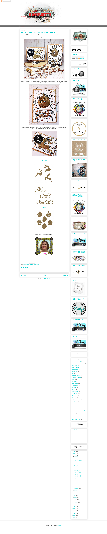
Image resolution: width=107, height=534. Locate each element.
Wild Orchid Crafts (76, 377)
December (76, 456)
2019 (74, 451)
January (76, 502)
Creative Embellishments (34, 264)
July (75, 492)
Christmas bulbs (44, 207)
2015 (74, 506)
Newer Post (23, 275)
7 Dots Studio (75, 385)
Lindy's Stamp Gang (76, 361)
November (76, 485)
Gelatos (73, 417)
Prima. (73, 379)
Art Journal (74, 381)
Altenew (73, 397)
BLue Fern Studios (76, 375)
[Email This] (29, 263)
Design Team (74, 371)
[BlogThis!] (31, 263)
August (76, 490)
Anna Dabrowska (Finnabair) (78, 410)
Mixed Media (74, 365)
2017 (74, 455)
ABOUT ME (56, 26)
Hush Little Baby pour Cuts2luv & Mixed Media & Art (78, 463)
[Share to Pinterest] (34, 263)
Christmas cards (26, 264)
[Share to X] (32, 263)
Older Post (65, 275)
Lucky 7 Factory (75, 367)
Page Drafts (74, 393)
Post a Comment (25, 269)
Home (22, 26)
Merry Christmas (44, 183)
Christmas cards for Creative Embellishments (78, 471)
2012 (74, 511)
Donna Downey (75, 383)
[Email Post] (27, 262)
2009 (74, 517)
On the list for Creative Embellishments (78, 459)
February (76, 500)
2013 (74, 510)
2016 (74, 504)
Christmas (74, 403)
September (76, 488)
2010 (74, 515)
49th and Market (75, 399)
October (76, 486)
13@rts (73, 389)
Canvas (73, 413)
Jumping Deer (44, 160)
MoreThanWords (75, 369)
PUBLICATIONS (32, 26)
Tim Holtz (74, 387)
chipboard (74, 395)
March (75, 499)
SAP (72, 373)
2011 (74, 513)
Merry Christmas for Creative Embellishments (78, 482)
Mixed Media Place (76, 419)
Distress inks (75, 391)
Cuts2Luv (74, 359)
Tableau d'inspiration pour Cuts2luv (77, 475)
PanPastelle (74, 415)
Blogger (59, 525)
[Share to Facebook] (33, 263)
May (75, 495)
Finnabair (74, 401)
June (75, 493)
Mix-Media (74, 405)
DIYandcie (74, 408)
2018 (74, 453)
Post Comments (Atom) (46, 278)
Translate (82, 58)
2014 (74, 508)
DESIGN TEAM (45, 26)
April (75, 497)
